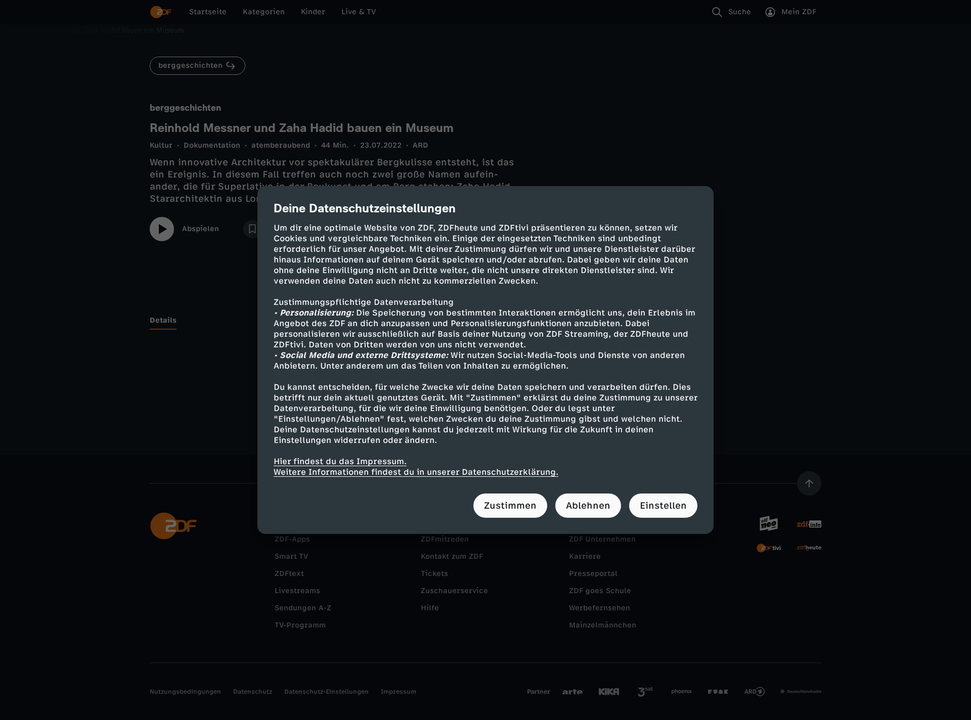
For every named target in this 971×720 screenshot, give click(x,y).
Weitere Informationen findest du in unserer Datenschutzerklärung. (416, 472)
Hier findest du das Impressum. (340, 461)
